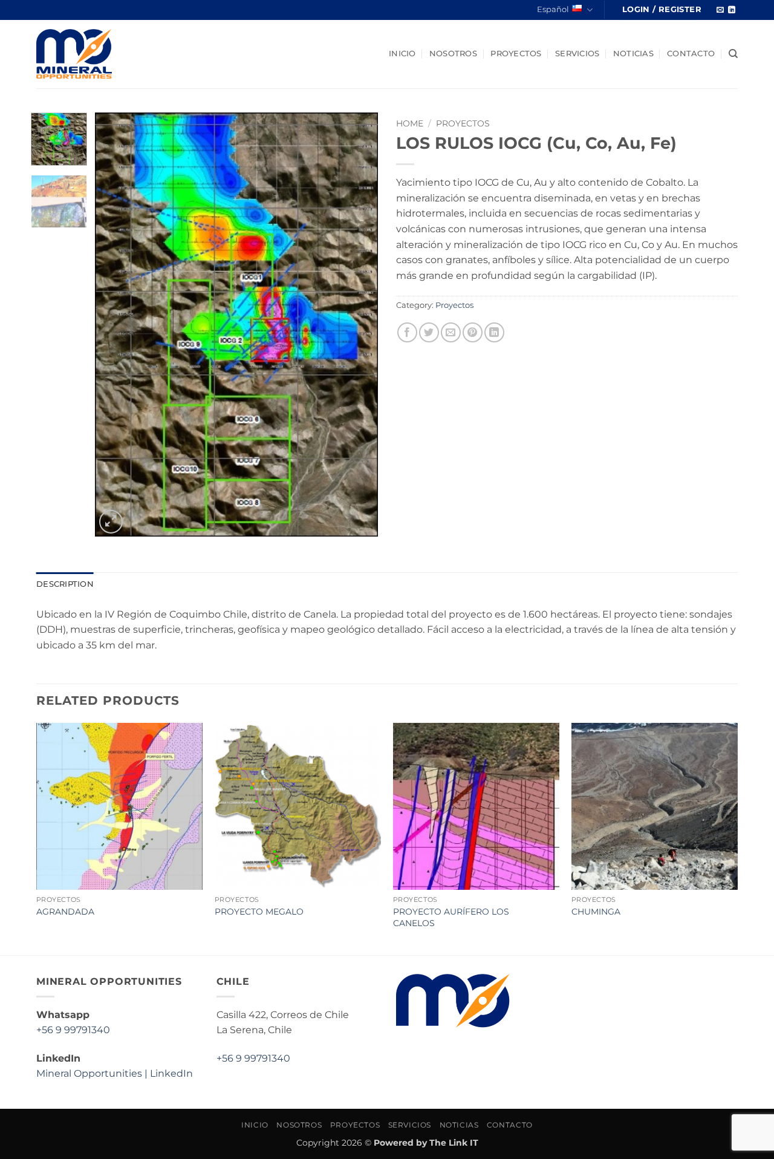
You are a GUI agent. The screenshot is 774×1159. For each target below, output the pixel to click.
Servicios (577, 53)
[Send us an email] (720, 10)
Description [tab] (65, 584)
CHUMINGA (595, 911)
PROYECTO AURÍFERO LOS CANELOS (451, 917)
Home (409, 123)
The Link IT (453, 1142)
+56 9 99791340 (73, 1030)
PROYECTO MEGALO (259, 911)
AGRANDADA (65, 911)
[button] (662, 10)
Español (553, 9)
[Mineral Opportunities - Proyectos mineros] (113, 54)
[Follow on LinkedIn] (731, 10)
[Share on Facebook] (407, 332)
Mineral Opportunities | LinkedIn (114, 1073)
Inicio (402, 53)
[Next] (357, 324)
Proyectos (515, 53)
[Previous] (116, 324)
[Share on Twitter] (429, 332)
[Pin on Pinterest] (473, 332)
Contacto (691, 53)
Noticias (633, 53)
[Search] (733, 53)
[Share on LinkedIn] (494, 332)
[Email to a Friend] (451, 332)
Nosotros (453, 53)
